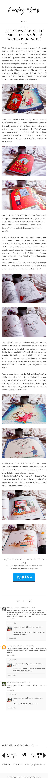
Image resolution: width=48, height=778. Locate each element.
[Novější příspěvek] (10, 757)
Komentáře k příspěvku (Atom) (32, 764)
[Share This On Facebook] (19, 590)
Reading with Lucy (19, 627)
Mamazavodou (12, 607)
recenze (24, 26)
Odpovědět (11, 619)
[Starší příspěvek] (38, 757)
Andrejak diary (12, 646)
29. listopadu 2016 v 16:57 (26, 607)
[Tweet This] (24, 590)
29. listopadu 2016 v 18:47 (22, 682)
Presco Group (29, 559)
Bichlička (10, 682)
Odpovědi (12, 623)
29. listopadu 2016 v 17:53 (26, 646)
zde (40, 565)
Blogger (38, 777)
